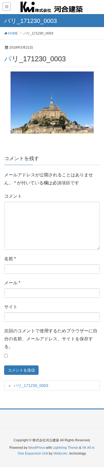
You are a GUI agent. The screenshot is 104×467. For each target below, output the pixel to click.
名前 (10, 258)
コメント (13, 196)
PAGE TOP (95, 448)
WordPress (36, 448)
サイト (10, 306)
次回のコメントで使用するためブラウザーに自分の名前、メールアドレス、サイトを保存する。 (50, 338)
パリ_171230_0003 (31, 385)
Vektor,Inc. (61, 453)
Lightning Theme (65, 448)
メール (12, 282)
